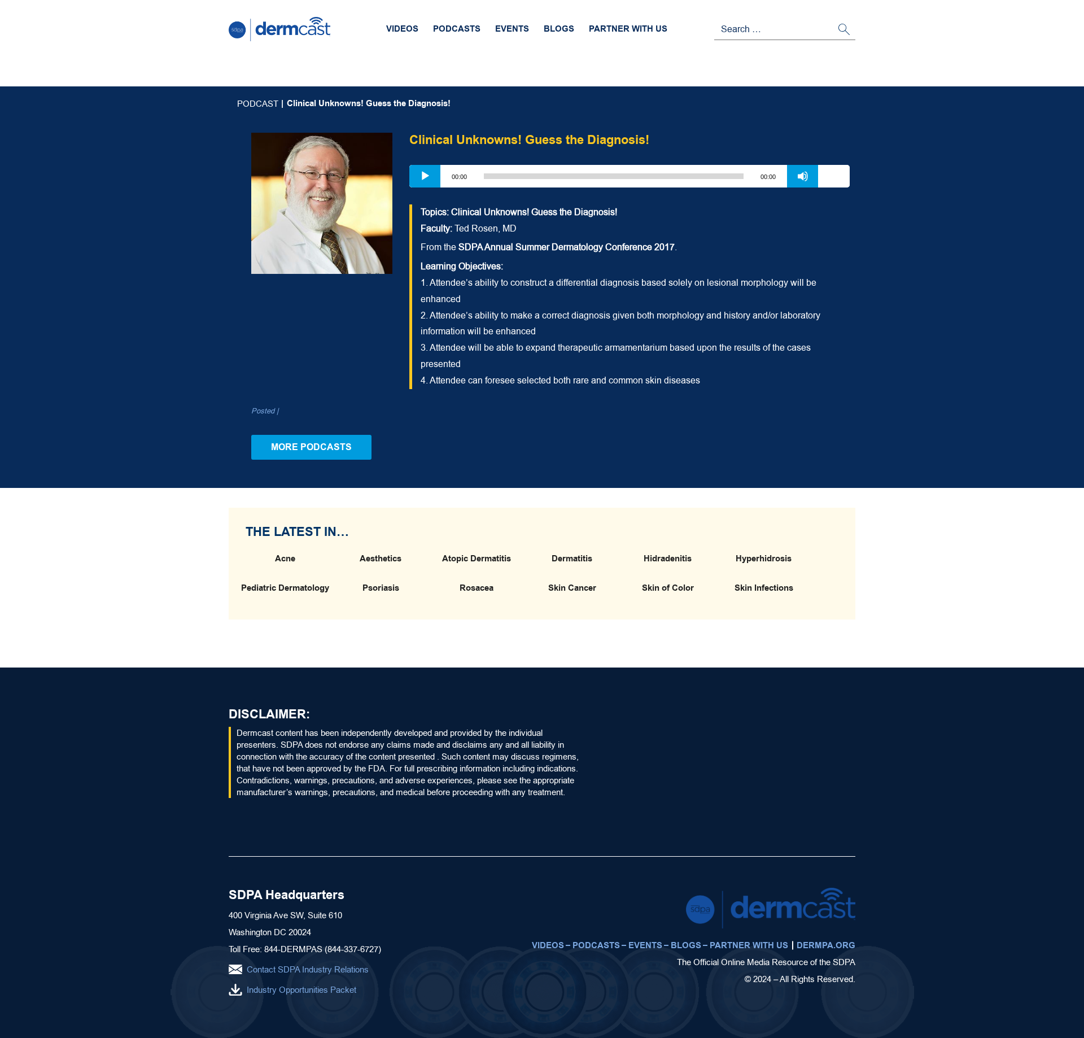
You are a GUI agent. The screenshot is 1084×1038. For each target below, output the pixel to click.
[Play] (425, 176)
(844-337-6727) (353, 949)
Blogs (559, 29)
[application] (629, 176)
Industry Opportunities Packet (301, 990)
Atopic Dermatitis (476, 558)
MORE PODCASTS (311, 447)
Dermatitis (572, 558)
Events (512, 29)
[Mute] (802, 176)
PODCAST (257, 104)
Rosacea (476, 588)
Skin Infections (764, 588)
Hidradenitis (668, 558)
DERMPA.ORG (826, 945)
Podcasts (456, 29)
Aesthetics (380, 558)
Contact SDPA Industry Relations (308, 969)
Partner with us (628, 29)
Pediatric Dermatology (285, 588)
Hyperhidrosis (764, 558)
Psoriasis (380, 588)
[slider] (834, 175)
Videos (402, 29)
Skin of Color (668, 588)
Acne (285, 558)
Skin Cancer (572, 588)
